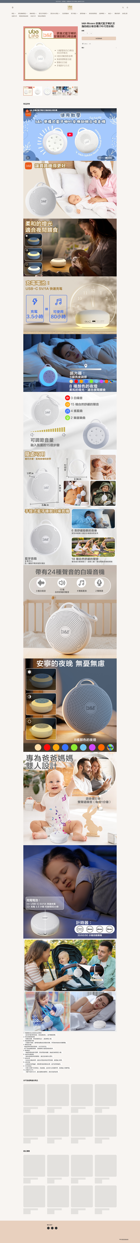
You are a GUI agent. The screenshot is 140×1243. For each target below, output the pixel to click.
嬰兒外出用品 (54, 13)
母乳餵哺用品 (22, 13)
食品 (109, 13)
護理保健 (82, 13)
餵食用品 (32, 13)
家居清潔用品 (93, 13)
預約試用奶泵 (42, 16)
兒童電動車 (65, 13)
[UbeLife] (70, 7)
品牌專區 (101, 13)
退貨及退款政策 (23, 16)
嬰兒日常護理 (43, 13)
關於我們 (117, 13)
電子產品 (73, 13)
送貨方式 (14, 16)
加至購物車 (99, 38)
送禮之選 (124, 13)
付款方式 (33, 16)
